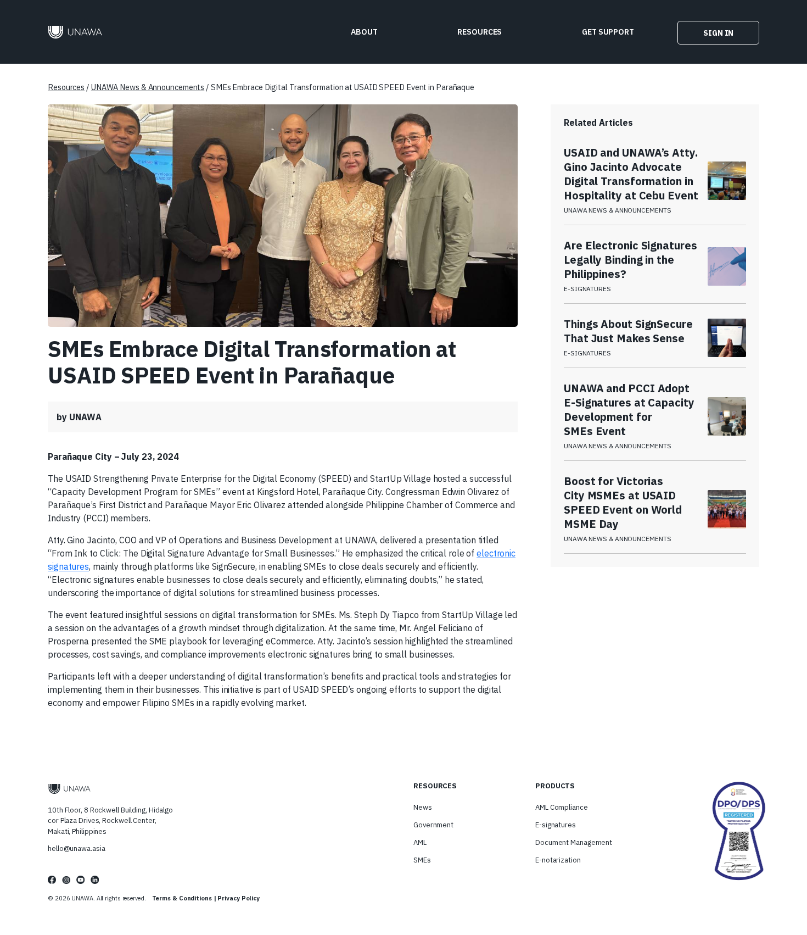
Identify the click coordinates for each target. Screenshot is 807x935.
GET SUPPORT (608, 32)
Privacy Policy (238, 898)
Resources (66, 87)
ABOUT (364, 32)
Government (433, 825)
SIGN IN (718, 32)
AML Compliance (561, 807)
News (422, 807)
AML (420, 842)
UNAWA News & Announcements (147, 87)
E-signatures (555, 825)
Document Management (573, 842)
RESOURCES (479, 32)
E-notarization (558, 860)
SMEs (422, 860)
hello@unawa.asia (76, 848)
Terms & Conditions (182, 898)
